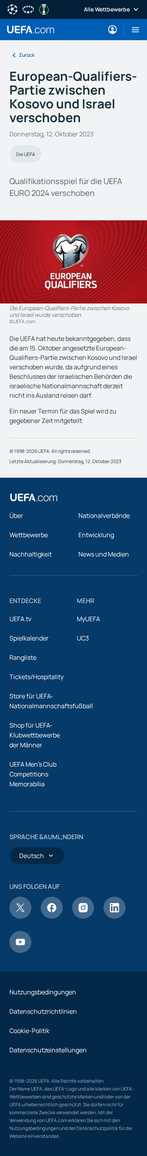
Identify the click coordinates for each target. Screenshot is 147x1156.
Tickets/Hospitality (36, 676)
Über (16, 515)
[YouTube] (20, 950)
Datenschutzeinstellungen (48, 1050)
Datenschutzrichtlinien (43, 1011)
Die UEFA (25, 154)
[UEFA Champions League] (12, 8)
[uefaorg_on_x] (20, 916)
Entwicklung (96, 535)
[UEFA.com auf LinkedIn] (114, 916)
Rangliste (22, 657)
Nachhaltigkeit (30, 554)
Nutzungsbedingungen (42, 992)
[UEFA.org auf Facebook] (52, 916)
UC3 (83, 638)
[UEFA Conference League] (44, 8)
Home (30, 30)
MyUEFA (88, 618)
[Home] (33, 497)
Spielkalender (29, 638)
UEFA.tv (20, 618)
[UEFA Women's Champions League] (28, 8)
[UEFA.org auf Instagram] (83, 916)
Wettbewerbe (28, 535)
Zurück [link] (26, 55)
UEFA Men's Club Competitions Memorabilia (32, 774)
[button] (132, 29)
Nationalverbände (104, 515)
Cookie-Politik (29, 1030)
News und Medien (103, 554)
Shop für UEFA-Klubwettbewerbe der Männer (34, 735)
